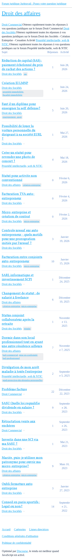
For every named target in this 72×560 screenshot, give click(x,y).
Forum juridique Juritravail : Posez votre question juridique (34, 3)
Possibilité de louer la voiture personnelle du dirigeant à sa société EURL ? (22, 132)
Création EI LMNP (15, 83)
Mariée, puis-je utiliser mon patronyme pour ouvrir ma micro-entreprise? (22, 462)
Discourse (22, 551)
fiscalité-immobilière (12, 95)
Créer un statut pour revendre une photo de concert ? (18, 157)
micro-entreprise (31, 221)
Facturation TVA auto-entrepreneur (18, 196)
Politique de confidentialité (16, 542)
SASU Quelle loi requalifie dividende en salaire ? (21, 405)
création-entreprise (32, 185)
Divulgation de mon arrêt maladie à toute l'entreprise (22, 369)
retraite (27, 328)
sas (25, 74)
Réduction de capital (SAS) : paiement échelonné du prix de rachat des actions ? (22, 65)
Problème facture (14, 389)
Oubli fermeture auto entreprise (17, 486)
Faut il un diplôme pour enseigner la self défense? (21, 106)
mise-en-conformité (28, 355)
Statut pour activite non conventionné (19, 178)
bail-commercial (10, 355)
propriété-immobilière (13, 91)
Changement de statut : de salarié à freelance (21, 295)
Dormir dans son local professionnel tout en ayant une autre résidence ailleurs (22, 342)
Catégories (20, 529)
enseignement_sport (12, 117)
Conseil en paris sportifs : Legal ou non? (21, 504)
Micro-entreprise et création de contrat (16, 214)
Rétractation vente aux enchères (18, 423)
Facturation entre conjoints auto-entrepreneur (22, 259)
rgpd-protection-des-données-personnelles (22, 380)
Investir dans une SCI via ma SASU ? (20, 442)
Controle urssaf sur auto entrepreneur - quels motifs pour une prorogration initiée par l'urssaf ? (22, 236)
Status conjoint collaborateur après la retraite (18, 319)
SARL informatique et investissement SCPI (18, 277)
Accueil (6, 529)
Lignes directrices (39, 529)
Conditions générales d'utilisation (20, 536)
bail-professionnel (11, 358)
